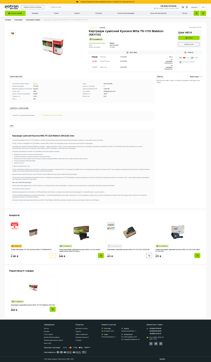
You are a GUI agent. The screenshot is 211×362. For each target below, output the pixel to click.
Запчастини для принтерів (158, 13)
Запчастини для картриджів (126, 13)
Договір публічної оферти (52, 337)
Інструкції (78, 340)
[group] (52, 47)
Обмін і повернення (82, 334)
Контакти (46, 331)
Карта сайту (47, 343)
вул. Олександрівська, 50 (129, 337)
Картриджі (35, 13)
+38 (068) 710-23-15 (155, 333)
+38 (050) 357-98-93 (155, 331)
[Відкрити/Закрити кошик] (203, 13)
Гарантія (78, 331)
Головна (8, 20)
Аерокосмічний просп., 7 (128, 331)
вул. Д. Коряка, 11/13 (107, 331)
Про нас (46, 328)
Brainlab (162, 359)
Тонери (56, 13)
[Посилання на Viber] (186, 7)
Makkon (112, 43)
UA (203, 7)
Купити (190, 38)
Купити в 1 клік (188, 44)
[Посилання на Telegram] (182, 7)
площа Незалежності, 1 (108, 337)
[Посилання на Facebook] (151, 343)
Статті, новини (48, 334)
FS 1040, (52, 115)
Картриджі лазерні (33, 20)
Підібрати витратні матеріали (33, 7)
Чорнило (77, 13)
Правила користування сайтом (53, 340)
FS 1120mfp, (45, 115)
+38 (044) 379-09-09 (168, 6)
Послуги (184, 13)
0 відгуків (102, 27)
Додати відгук (194, 76)
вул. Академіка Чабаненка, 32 (130, 339)
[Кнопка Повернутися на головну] (11, 7)
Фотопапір (98, 13)
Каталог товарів (16, 13)
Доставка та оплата (82, 328)
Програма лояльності (82, 337)
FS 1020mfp (58, 115)
